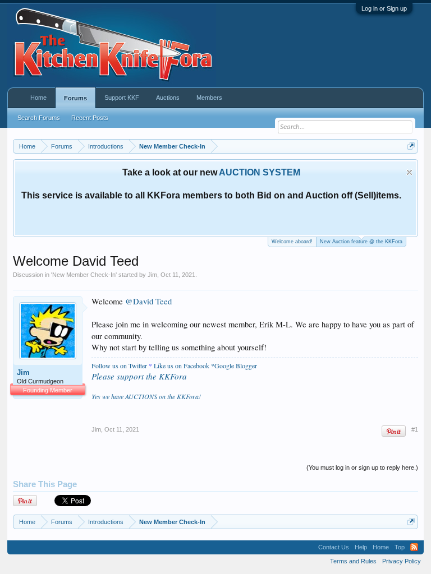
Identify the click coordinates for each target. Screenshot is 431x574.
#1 (414, 429)
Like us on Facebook (181, 365)
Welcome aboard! (292, 241)
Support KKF (121, 97)
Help (361, 547)
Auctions (168, 97)
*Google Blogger (234, 365)
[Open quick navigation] (411, 146)
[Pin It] (394, 431)
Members (209, 97)
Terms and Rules (353, 561)
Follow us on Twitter (119, 365)
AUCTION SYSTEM (259, 172)
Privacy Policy (401, 561)
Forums (75, 98)
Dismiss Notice (409, 172)
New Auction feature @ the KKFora (361, 241)
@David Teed (148, 301)
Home (38, 97)
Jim (152, 274)
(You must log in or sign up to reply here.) (362, 467)
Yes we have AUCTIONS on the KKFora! (146, 396)
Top (400, 547)
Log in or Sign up (384, 8)
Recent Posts (89, 117)
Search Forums (38, 117)
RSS (414, 547)
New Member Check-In (84, 274)
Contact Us (333, 547)
